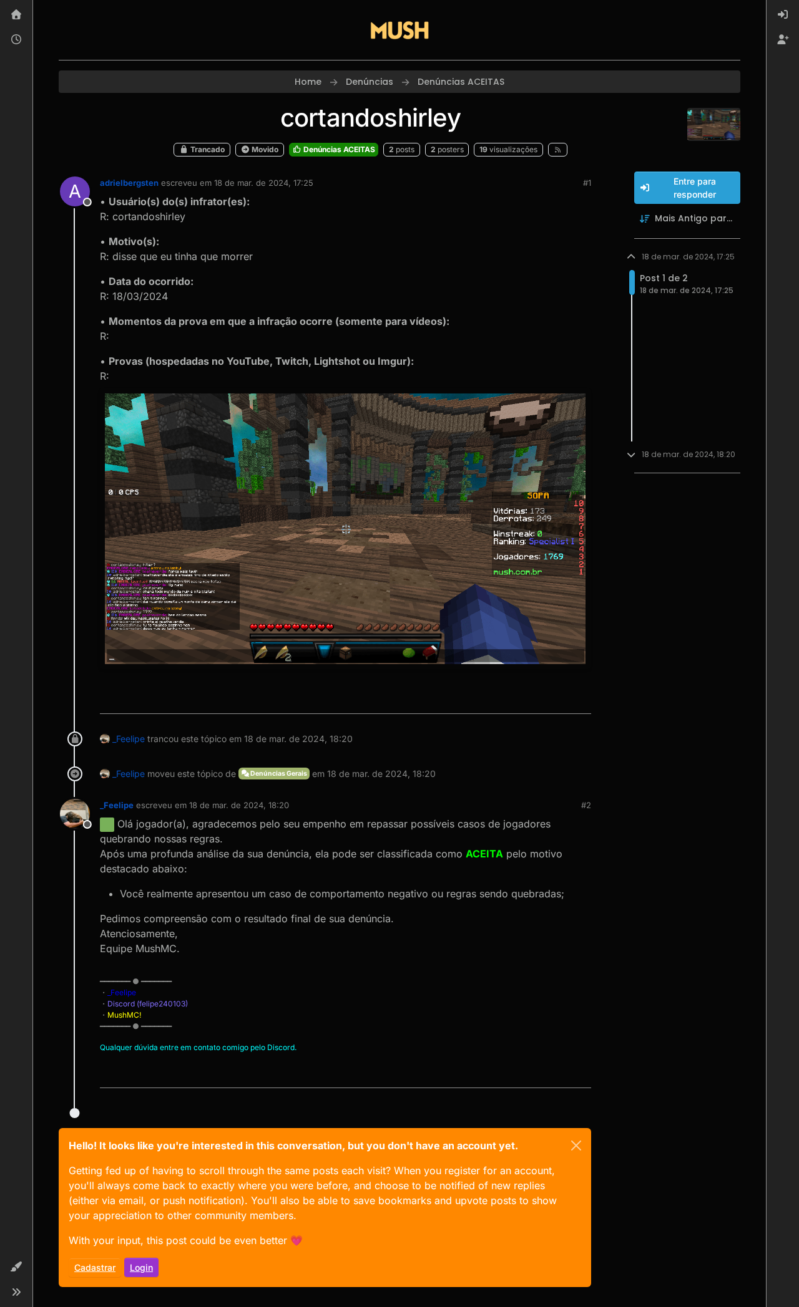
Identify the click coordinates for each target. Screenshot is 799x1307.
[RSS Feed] (557, 150)
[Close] (576, 1145)
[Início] (16, 15)
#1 (587, 183)
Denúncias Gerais (278, 773)
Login (141, 1267)
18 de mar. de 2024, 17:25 (263, 183)
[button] (16, 1267)
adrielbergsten (129, 183)
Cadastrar (94, 1267)
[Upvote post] (536, 698)
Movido (264, 149)
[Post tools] (580, 698)
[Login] (783, 15)
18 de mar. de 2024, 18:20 (239, 805)
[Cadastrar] (783, 40)
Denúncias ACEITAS (338, 149)
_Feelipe (128, 738)
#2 (586, 805)
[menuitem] (783, 15)
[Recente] (16, 40)
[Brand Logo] (399, 30)
